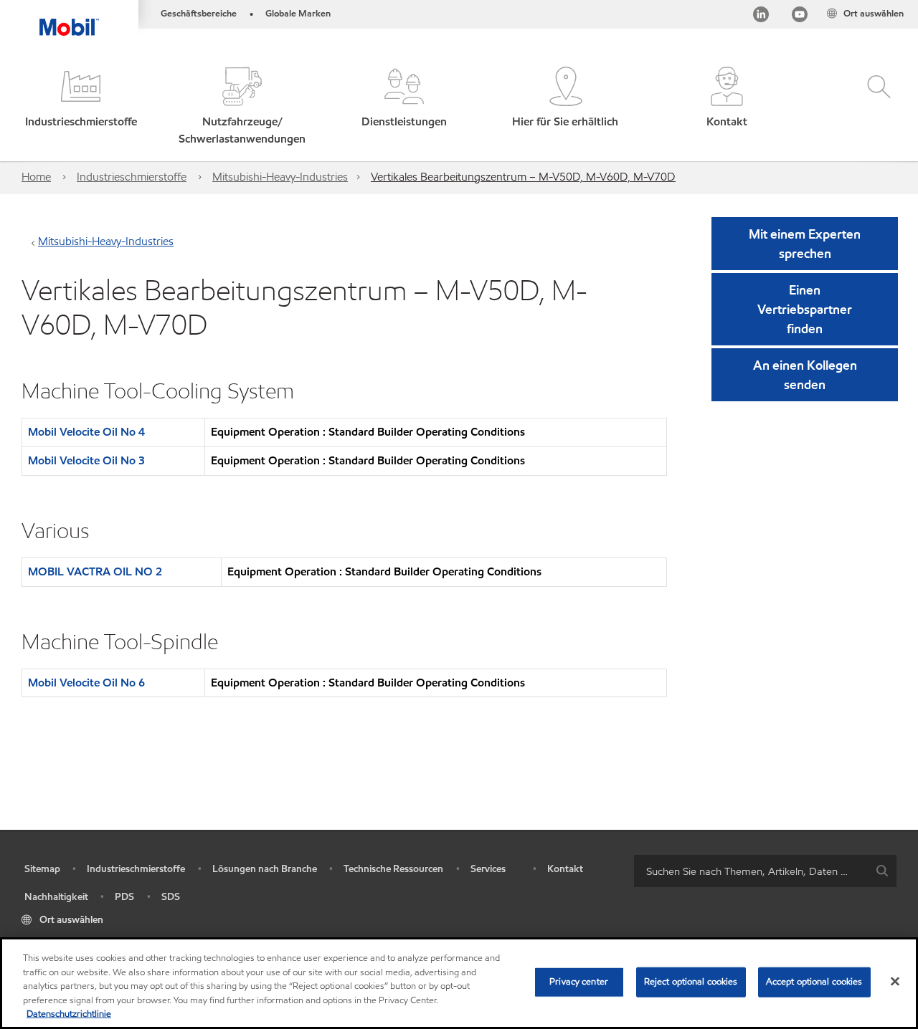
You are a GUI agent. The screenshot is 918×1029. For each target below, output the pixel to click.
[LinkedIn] (761, 16)
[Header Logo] (69, 18)
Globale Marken (298, 13)
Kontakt (565, 869)
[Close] (895, 981)
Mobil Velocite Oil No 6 (86, 682)
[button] (80, 107)
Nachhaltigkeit (56, 897)
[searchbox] (751, 871)
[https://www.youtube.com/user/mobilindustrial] (799, 16)
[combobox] (765, 871)
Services (488, 869)
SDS (170, 897)
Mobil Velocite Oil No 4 (86, 431)
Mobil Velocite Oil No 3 (86, 460)
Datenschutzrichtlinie (69, 1014)
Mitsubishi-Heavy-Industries (280, 176)
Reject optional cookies (691, 981)
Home (36, 176)
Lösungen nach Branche (264, 869)
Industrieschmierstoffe (131, 176)
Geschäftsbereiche (199, 13)
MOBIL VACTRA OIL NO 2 (95, 571)
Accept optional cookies (814, 981)
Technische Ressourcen (393, 869)
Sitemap (42, 869)
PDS (124, 897)
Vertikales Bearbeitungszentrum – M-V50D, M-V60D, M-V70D (523, 176)
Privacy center (578, 981)
